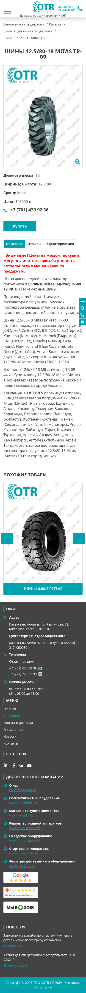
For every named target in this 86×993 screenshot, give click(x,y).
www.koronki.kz (21, 815)
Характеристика (60, 244)
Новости (10, 736)
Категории (11, 716)
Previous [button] (7, 538)
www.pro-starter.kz (23, 853)
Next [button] (79, 538)
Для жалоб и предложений (66, 8)
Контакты (11, 743)
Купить (20, 226)
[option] (43, 116)
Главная (9, 709)
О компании (13, 729)
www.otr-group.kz (22, 790)
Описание (14, 244)
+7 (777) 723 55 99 (23, 674)
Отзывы (34, 244)
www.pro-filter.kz (22, 866)
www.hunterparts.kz (24, 840)
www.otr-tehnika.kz (24, 802)
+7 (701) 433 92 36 (29, 210)
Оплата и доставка (18, 722)
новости (15, 927)
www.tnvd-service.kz (24, 828)
